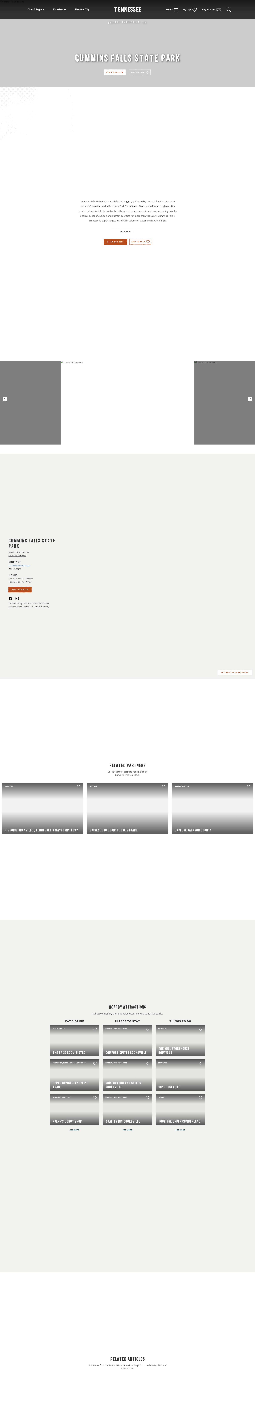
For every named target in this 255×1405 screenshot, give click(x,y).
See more (74, 1130)
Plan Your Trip (82, 9)
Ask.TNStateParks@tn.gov (19, 565)
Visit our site (115, 242)
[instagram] (17, 599)
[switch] (140, 72)
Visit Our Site (115, 72)
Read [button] (125, 232)
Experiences (59, 9)
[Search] (229, 9)
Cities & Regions (35, 9)
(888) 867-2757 (14, 569)
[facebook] (10, 599)
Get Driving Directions (235, 673)
